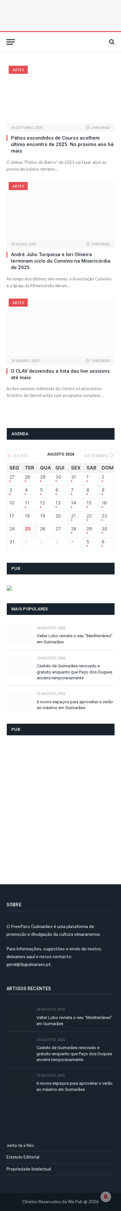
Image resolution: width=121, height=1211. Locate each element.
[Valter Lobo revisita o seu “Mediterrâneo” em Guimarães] (19, 635)
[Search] (111, 42)
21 (73, 515)
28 (27, 477)
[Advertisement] (60, 805)
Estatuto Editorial (22, 1157)
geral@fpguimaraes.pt (28, 964)
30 (58, 477)
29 (42, 477)
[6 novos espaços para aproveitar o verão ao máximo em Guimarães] (19, 700)
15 (89, 502)
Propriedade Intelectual (28, 1168)
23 (104, 515)
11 (27, 502)
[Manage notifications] (106, 1197)
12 (42, 502)
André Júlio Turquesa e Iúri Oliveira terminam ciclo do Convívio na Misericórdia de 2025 (60, 261)
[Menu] (10, 42)
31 (73, 477)
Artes (18, 69)
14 (73, 502)
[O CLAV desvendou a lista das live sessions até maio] (60, 327)
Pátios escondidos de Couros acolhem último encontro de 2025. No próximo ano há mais (62, 144)
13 (58, 502)
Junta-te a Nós (20, 1145)
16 (104, 502)
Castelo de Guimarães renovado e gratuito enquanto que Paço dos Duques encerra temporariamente (74, 671)
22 (89, 515)
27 (12, 477)
